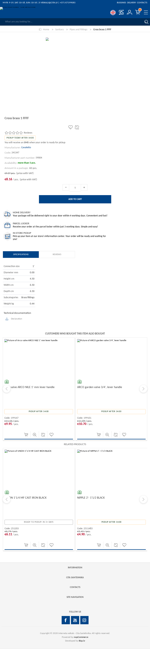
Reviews (57, 254)
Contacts (141, 2)
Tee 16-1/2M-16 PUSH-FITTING (95, 497)
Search (146, 21)
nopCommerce (81, 637)
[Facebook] (66, 620)
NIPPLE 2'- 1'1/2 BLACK (18, 497)
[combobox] (71, 21)
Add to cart (26, 435)
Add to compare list (43, 435)
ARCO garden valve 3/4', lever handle (99, 387)
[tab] (21, 254)
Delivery (131, 2)
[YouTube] (75, 620)
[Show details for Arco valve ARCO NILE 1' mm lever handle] (38, 373)
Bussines (122, 2)
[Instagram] (84, 620)
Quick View (34, 435)
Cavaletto (26, 147)
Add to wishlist (51, 435)
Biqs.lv (82, 641)
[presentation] (6, 389)
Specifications (21, 254)
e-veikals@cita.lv (48, 2)
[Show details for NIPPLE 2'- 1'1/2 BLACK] (38, 484)
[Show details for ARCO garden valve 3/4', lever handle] (111, 373)
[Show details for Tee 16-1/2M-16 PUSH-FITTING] (111, 484)
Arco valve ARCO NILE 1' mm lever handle (29, 387)
